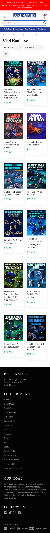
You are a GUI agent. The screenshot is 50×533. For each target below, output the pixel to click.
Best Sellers (42, 29)
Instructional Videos (19, 35)
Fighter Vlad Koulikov (35, 35)
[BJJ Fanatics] (24, 15)
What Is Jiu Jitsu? (11, 460)
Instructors (19, 29)
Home (6, 399)
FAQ (6, 442)
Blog (6, 438)
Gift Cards (8, 417)
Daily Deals (8, 29)
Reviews (7, 429)
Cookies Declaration (12, 468)
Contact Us (8, 425)
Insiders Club (9, 421)
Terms (6, 447)
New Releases (30, 29)
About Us (8, 434)
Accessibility (9, 464)
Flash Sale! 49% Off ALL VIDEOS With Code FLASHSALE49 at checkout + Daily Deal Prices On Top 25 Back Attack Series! (25, 5)
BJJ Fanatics (7, 35)
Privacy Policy (10, 451)
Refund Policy (10, 455)
